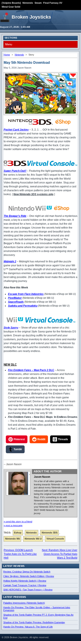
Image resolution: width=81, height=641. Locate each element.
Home (7, 54)
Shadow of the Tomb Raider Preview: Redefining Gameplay (34, 622)
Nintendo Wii (12, 538)
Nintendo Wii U (33, 538)
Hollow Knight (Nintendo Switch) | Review (24, 580)
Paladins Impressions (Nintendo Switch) (24, 603)
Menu (8, 44)
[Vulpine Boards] (11, 3)
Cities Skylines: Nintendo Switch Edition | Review (28, 576)
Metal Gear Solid (11, 6)
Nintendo (27, 3)
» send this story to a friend (18, 521)
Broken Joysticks (31, 17)
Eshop (17, 532)
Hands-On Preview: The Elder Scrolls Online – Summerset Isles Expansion (36, 609)
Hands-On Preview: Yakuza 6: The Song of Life (28, 626)
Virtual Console (55, 538)
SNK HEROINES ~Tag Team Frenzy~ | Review (27, 589)
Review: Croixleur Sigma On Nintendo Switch (26, 571)
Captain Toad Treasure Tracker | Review (24, 585)
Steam (38, 3)
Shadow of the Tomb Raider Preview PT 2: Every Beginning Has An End (38, 616)
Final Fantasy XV (52, 3)
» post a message (13, 525)
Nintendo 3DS (49, 532)
